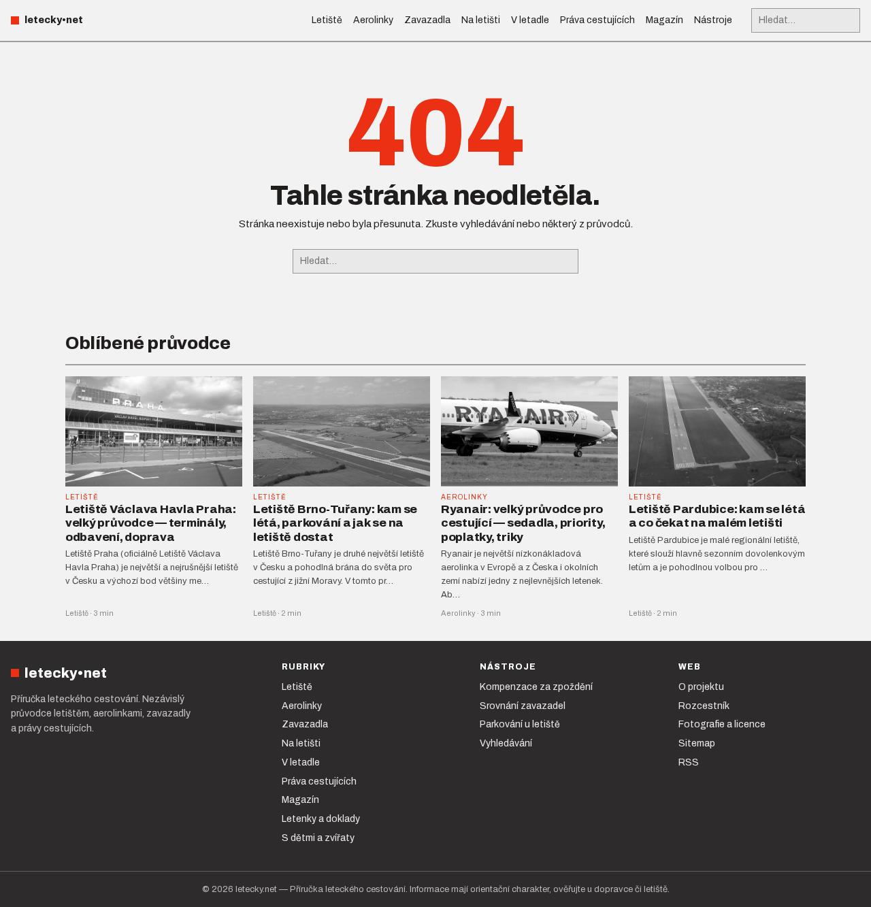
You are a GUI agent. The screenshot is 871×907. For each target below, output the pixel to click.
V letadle (530, 20)
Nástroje (713, 20)
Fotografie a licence (722, 724)
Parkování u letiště (520, 724)
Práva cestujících (597, 20)
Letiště (327, 20)
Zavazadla (427, 20)
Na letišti (480, 20)
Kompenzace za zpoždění (536, 687)
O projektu (701, 687)
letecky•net (53, 20)
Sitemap (696, 743)
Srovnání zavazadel (522, 706)
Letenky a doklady (321, 819)
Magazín (664, 20)
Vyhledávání (506, 743)
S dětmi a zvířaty (318, 838)
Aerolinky (373, 20)
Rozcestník (703, 706)
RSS (688, 762)
